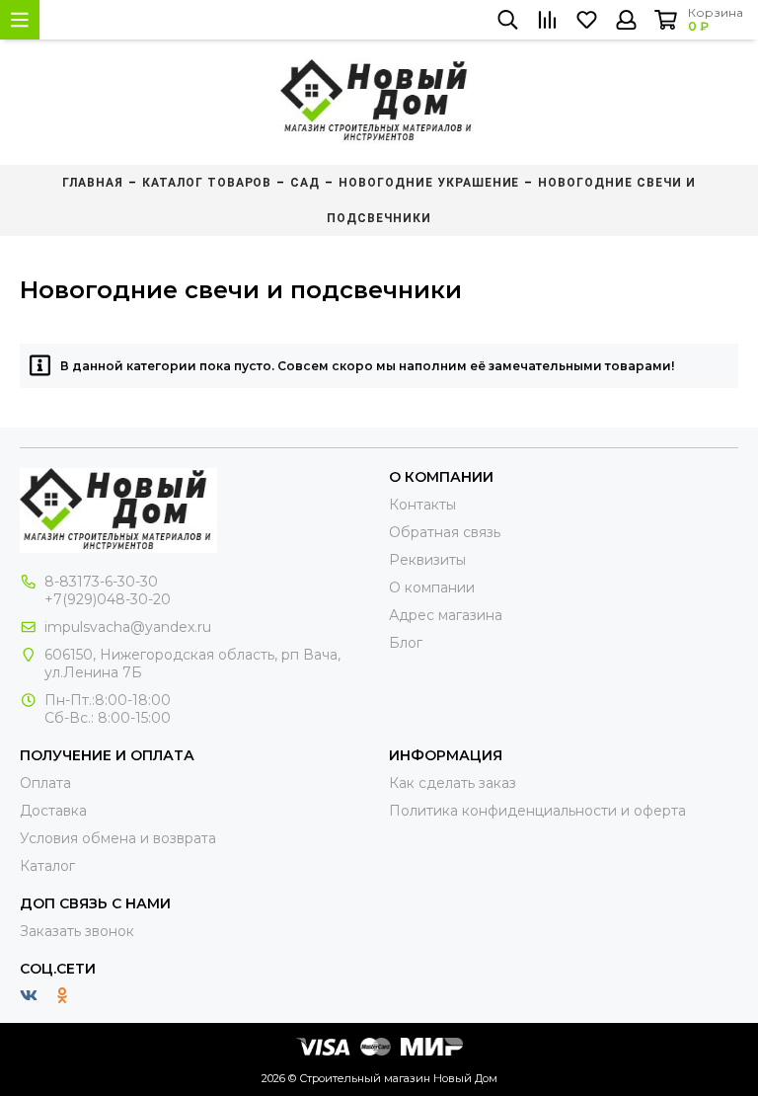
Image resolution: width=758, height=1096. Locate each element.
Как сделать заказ (452, 783)
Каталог (47, 866)
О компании (432, 587)
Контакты (422, 504)
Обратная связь (444, 532)
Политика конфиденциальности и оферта (537, 811)
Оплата (45, 783)
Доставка (53, 811)
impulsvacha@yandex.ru (127, 627)
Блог (405, 643)
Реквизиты (427, 560)
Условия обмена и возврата (118, 838)
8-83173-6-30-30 (101, 581)
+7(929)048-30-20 (107, 599)
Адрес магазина (445, 615)
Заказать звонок (77, 931)
